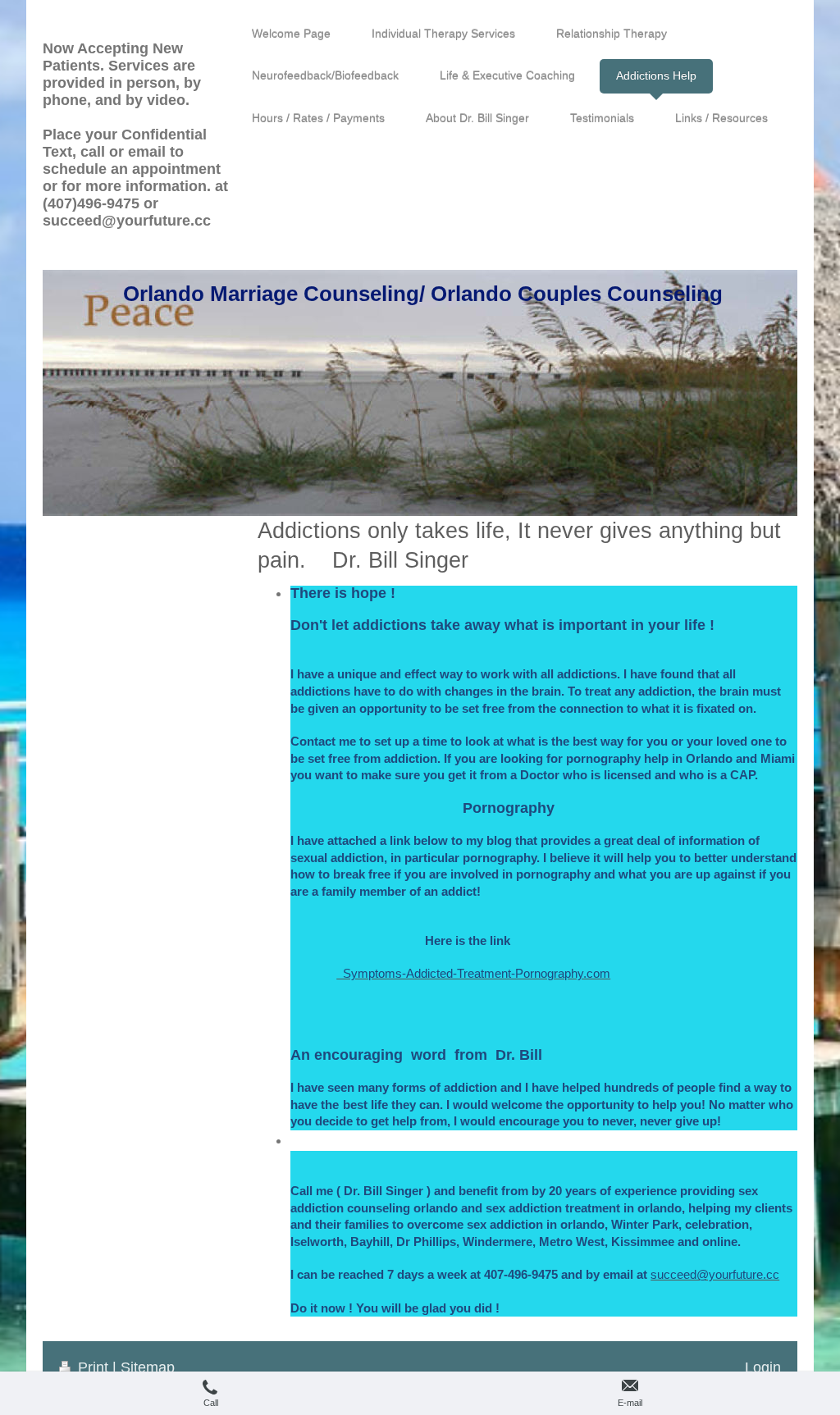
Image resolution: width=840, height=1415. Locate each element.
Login (763, 1367)
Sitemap (148, 1367)
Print (93, 1367)
